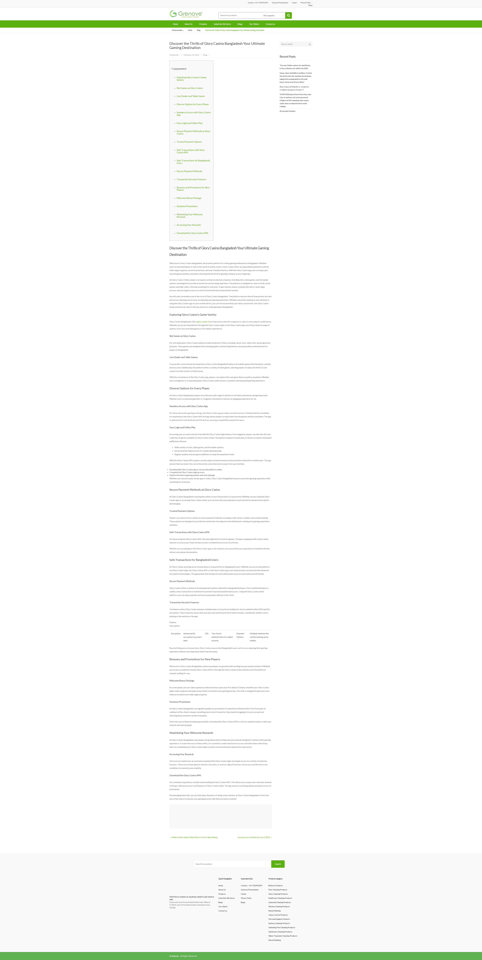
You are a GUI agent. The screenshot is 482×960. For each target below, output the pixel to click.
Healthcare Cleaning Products (280, 898)
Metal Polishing (274, 911)
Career (294, 3)
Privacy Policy (306, 3)
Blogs (311, 5)
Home (175, 24)
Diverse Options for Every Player (193, 104)
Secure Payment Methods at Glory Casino (193, 132)
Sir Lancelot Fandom (287, 111)
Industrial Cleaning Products (279, 902)
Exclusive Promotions (187, 206)
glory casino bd (203, 321)
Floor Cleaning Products (277, 890)
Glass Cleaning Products (278, 894)
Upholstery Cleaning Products (280, 932)
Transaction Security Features (191, 179)
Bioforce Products (275, 885)
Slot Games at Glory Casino (190, 88)
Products (203, 24)
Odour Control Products (278, 915)
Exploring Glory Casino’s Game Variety (191, 78)
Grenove (175, 956)
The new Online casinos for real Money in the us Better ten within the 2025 (295, 66)
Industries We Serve (222, 24)
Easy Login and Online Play (190, 123)
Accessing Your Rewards (189, 224)
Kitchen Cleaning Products (279, 906)
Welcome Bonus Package (189, 198)
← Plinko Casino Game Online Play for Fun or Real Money (193, 837)
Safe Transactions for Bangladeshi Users (193, 161)
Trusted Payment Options (189, 141)
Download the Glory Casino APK (192, 233)
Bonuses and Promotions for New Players (193, 188)
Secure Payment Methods (189, 171)
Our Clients (254, 24)
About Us (188, 24)
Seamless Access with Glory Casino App (194, 113)
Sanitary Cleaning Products (279, 923)
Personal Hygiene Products (279, 919)
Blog (198, 30)
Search (278, 864)
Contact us (270, 24)
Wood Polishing (274, 940)
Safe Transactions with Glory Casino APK (191, 151)
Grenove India (177, 30)
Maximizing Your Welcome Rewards (190, 215)
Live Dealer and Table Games (191, 96)
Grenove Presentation (280, 3)
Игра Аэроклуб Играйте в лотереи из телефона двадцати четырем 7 (294, 88)
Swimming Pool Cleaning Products (281, 927)
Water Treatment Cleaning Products (282, 936)
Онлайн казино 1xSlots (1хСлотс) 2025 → (255, 837)
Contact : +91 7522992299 (258, 3)
